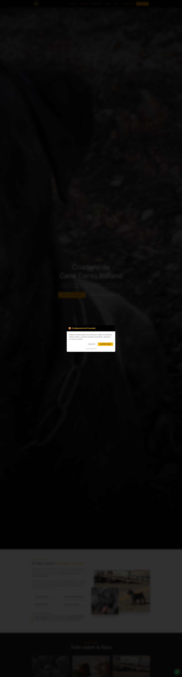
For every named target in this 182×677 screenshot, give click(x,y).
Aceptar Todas (105, 344)
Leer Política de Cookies (91, 348)
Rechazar (91, 344)
